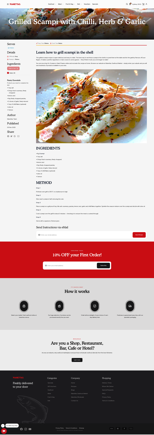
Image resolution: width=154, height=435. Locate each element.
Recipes (73, 386)
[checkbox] (8, 73)
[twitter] (11, 136)
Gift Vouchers (52, 386)
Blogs (73, 390)
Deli (49, 400)
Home (73, 383)
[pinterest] (15, 136)
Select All (12, 73)
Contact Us (74, 400)
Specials (50, 383)
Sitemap (81, 428)
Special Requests (107, 390)
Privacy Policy (106, 397)
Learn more (77, 360)
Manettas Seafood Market (79, 393)
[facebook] (8, 136)
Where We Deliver (108, 386)
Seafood (50, 390)
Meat (49, 393)
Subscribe (103, 265)
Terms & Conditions (108, 400)
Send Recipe (139, 235)
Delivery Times (107, 383)
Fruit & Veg (51, 397)
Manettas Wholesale (77, 397)
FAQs (104, 393)
